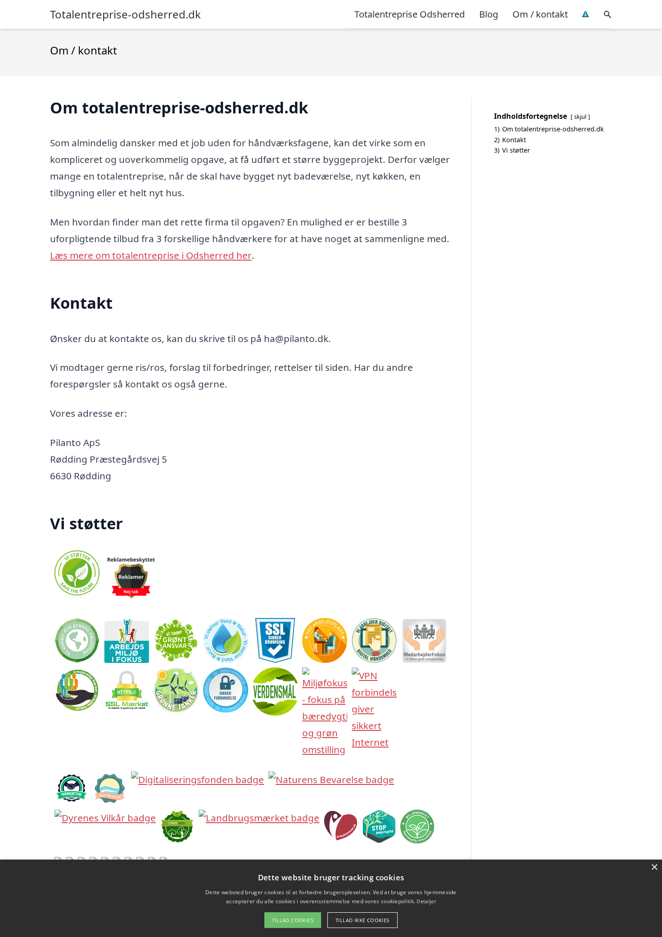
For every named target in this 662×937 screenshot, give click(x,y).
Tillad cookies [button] (292, 920)
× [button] (654, 867)
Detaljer (426, 901)
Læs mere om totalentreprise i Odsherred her (151, 255)
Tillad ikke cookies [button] (363, 920)
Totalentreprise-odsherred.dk (125, 14)
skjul (580, 117)
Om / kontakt (540, 14)
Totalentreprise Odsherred (409, 14)
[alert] (331, 898)
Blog (488, 14)
